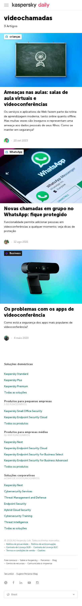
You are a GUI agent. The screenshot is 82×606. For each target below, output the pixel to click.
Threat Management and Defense (25, 497)
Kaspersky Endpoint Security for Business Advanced (36, 460)
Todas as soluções (15, 392)
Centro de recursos (15, 563)
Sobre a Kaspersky (29, 560)
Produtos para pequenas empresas (28, 401)
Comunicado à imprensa (39, 563)
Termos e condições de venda (20, 550)
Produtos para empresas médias (26, 432)
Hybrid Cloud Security (17, 509)
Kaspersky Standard (16, 373)
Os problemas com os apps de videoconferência (39, 312)
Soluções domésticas (18, 364)
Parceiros (45, 560)
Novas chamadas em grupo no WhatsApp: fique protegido (39, 211)
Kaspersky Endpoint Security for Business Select (33, 454)
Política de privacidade (17, 544)
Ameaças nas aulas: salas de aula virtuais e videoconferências (36, 98)
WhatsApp (15, 151)
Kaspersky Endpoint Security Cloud (25, 417)
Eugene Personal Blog (27, 574)
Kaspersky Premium (16, 386)
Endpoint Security (15, 503)
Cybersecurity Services (18, 491)
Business (15, 253)
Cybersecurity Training (18, 515)
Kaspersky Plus (13, 380)
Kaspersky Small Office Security (23, 411)
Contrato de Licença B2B (18, 547)
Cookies (41, 550)
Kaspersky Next (13, 442)
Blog (54, 560)
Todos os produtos (16, 423)
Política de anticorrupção (43, 544)
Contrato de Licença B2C (45, 547)
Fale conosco (10, 560)
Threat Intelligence (16, 522)
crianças (14, 36)
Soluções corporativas (19, 475)
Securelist (9, 574)
